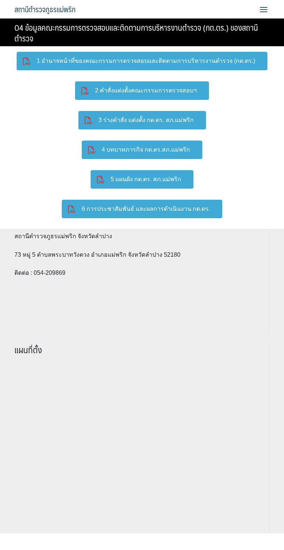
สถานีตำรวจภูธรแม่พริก (44, 9)
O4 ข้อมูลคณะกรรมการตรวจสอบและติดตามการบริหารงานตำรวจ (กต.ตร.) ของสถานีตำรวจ (136, 32)
